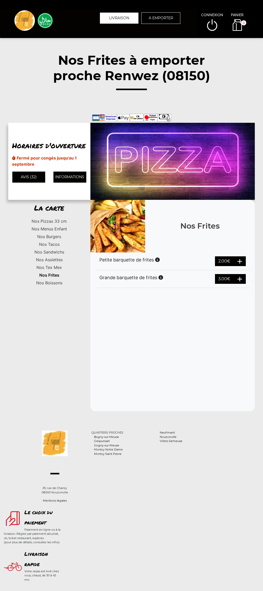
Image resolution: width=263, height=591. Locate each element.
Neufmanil (167, 432)
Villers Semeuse (171, 441)
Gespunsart (102, 441)
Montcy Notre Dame (108, 449)
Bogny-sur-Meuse (106, 437)
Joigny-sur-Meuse (106, 445)
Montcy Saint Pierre (107, 454)
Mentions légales (55, 500)
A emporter (161, 18)
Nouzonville (168, 437)
